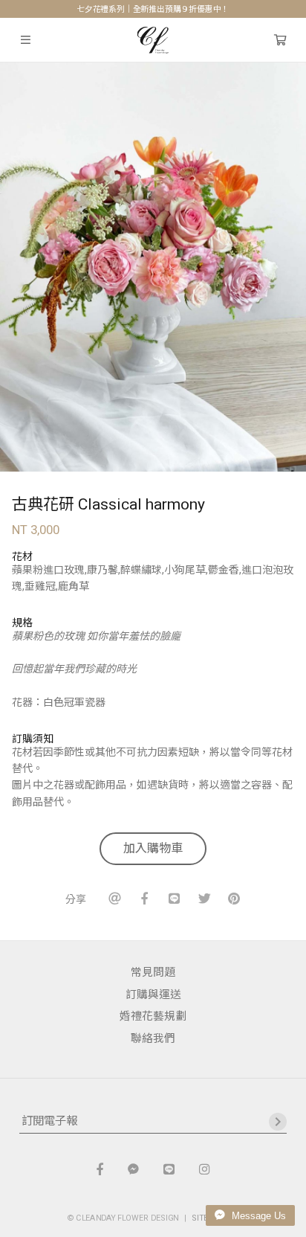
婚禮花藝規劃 (153, 1016)
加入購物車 (153, 848)
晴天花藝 (153, 40)
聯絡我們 (153, 1038)
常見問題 (153, 972)
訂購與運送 (153, 994)
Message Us (257, 1215)
